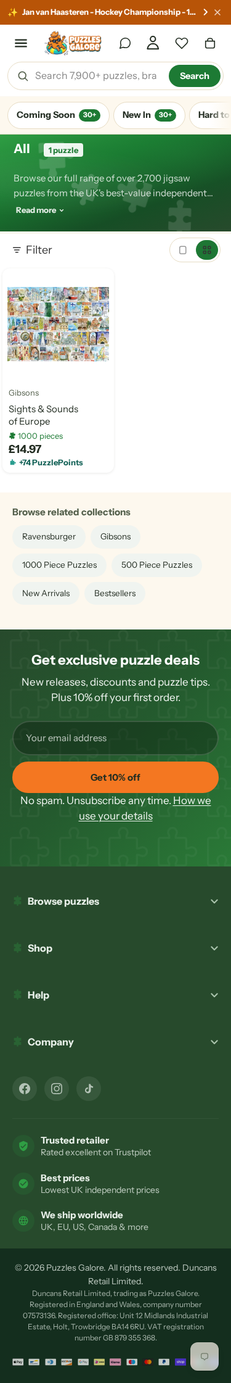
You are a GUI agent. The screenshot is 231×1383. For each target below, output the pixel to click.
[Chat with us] (125, 43)
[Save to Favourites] (21, 362)
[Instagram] (56, 1088)
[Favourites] (181, 43)
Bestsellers (115, 593)
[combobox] (97, 75)
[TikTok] (88, 1088)
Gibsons (24, 393)
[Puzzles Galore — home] (73, 43)
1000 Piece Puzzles (59, 565)
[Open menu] (20, 43)
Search (194, 75)
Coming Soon (56, 114)
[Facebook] (24, 1088)
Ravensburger (49, 536)
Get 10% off (115, 777)
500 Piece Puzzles (156, 565)
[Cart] (210, 43)
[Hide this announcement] (217, 12)
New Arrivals (46, 593)
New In (147, 114)
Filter (39, 250)
